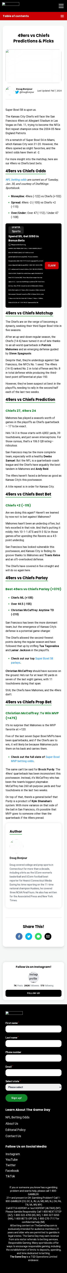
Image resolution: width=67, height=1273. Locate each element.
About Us (11, 1123)
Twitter (10, 1165)
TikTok (10, 1176)
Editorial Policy (15, 1130)
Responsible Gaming (18, 245)
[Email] (47, 936)
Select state (12, 1081)
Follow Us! (33, 993)
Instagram (12, 1154)
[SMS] (38, 936)
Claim (51, 265)
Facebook (12, 1170)
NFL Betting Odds (17, 1117)
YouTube (11, 1159)
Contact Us (13, 1136)
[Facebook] (19, 936)
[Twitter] (28, 936)
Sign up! (16, 1098)
